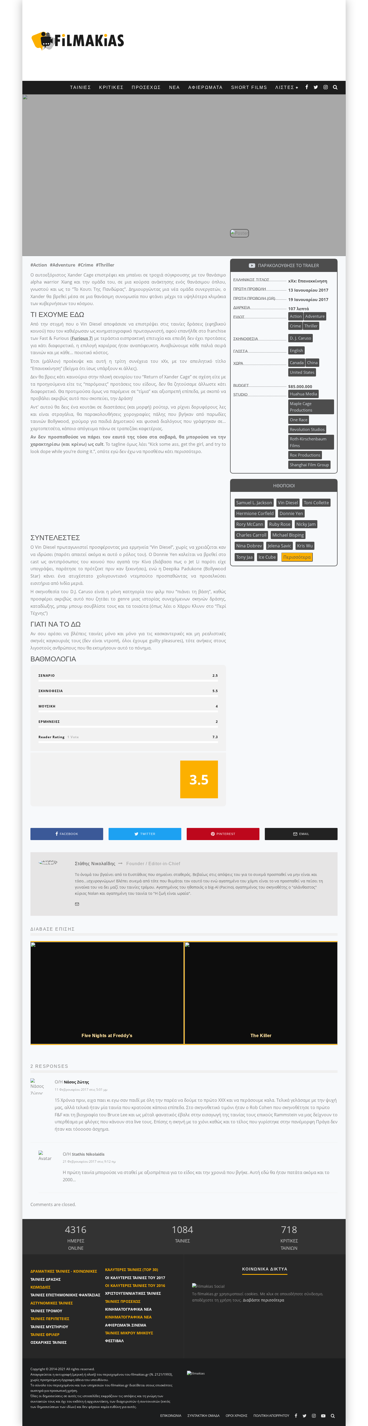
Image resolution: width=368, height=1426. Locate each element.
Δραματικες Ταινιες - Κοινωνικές (63, 1271)
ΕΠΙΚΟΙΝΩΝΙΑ (170, 1415)
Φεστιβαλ (114, 1340)
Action (296, 316)
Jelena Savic (279, 546)
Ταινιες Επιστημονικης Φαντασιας (65, 1294)
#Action (38, 265)
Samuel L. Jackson (254, 503)
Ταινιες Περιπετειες (49, 1318)
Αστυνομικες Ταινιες (51, 1303)
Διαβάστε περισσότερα (263, 1300)
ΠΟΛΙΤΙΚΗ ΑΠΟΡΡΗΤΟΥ (271, 1415)
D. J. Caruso (87, 244)
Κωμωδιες (40, 1287)
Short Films (249, 87)
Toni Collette (316, 503)
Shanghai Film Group (309, 464)
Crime (295, 326)
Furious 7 (82, 338)
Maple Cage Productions (301, 407)
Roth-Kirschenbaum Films (308, 442)
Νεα (174, 87)
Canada (297, 362)
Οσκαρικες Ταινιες (48, 1342)
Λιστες (284, 87)
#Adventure (62, 265)
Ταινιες (80, 87)
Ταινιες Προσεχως (122, 1301)
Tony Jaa (244, 557)
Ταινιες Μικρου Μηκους (129, 1332)
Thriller (311, 326)
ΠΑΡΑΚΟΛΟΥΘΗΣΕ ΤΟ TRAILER (288, 265)
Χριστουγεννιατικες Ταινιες (133, 1293)
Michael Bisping (288, 535)
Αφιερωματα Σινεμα (125, 1325)
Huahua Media (303, 393)
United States (302, 372)
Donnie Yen (291, 513)
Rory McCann (249, 524)
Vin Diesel (288, 503)
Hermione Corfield (255, 513)
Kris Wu (305, 546)
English (296, 350)
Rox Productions (305, 455)
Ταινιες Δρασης (45, 1279)
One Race (298, 419)
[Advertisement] (234, 40)
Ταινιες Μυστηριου (49, 1326)
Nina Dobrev (249, 546)
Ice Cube (267, 557)
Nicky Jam (306, 524)
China (312, 362)
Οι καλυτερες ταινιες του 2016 (135, 1285)
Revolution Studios (307, 429)
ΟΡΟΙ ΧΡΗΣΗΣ (236, 1415)
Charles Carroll (251, 535)
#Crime (85, 265)
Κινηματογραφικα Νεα (128, 1309)
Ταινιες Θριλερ (45, 1334)
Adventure (315, 316)
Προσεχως (146, 87)
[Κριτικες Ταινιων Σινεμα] (196, 1373)
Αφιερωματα (205, 87)
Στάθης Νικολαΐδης (131, 244)
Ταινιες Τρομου (46, 1310)
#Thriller (105, 265)
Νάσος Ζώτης (76, 1082)
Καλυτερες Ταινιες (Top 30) (131, 1269)
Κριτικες (111, 87)
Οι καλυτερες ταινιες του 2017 (135, 1277)
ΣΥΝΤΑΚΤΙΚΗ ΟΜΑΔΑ (204, 1415)
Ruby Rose (279, 524)
